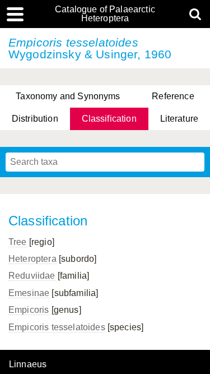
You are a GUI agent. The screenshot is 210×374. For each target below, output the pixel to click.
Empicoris (28, 310)
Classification (109, 118)
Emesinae (28, 293)
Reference (173, 96)
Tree (17, 242)
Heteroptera (32, 259)
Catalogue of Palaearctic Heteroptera (105, 14)
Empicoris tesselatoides (56, 327)
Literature (179, 118)
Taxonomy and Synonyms (68, 96)
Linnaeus (27, 364)
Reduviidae (31, 275)
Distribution (35, 118)
